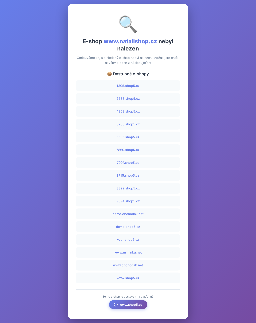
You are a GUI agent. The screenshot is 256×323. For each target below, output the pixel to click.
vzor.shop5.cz (128, 239)
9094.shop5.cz (128, 201)
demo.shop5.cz (128, 227)
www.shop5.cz (128, 278)
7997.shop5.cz (128, 163)
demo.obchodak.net (128, 214)
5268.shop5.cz (128, 124)
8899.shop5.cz (128, 188)
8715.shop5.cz (128, 175)
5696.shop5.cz (128, 137)
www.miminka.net (128, 252)
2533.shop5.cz (128, 99)
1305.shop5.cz (128, 86)
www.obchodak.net (128, 265)
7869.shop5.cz (128, 150)
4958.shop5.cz (128, 111)
